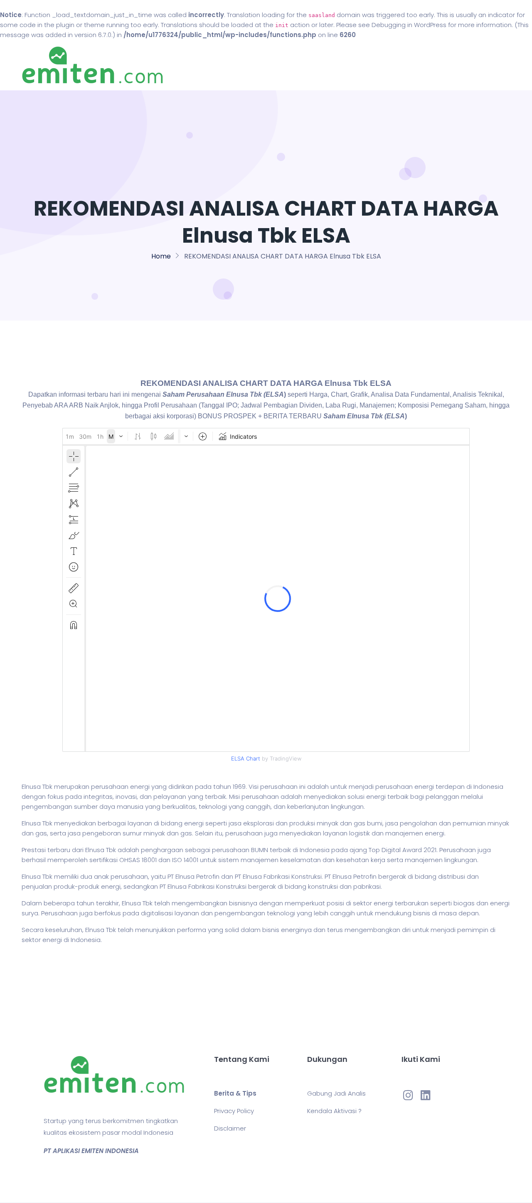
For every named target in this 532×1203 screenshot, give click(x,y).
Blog (278, 65)
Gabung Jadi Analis (336, 1093)
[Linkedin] (425, 1094)
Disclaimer (230, 1128)
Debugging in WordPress (409, 24)
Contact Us (323, 65)
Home (241, 65)
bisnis (421, 913)
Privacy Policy (234, 1110)
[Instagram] (408, 1094)
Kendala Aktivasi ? (334, 1110)
